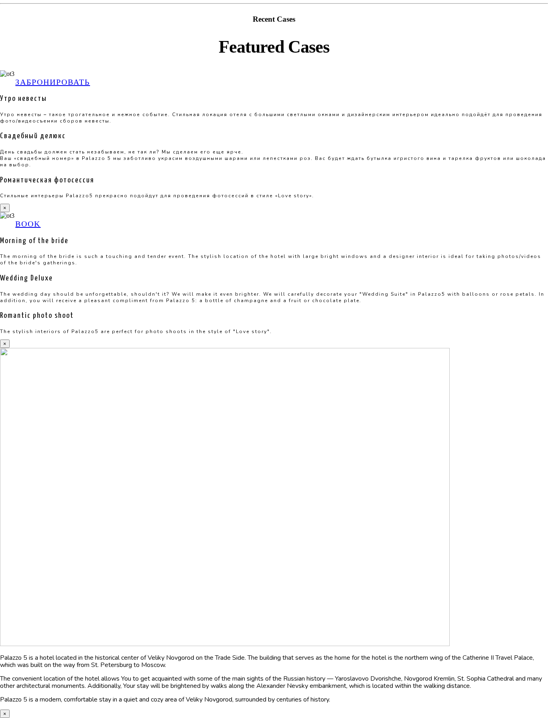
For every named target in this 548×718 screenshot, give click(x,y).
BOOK (28, 223)
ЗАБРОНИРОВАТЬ (52, 82)
